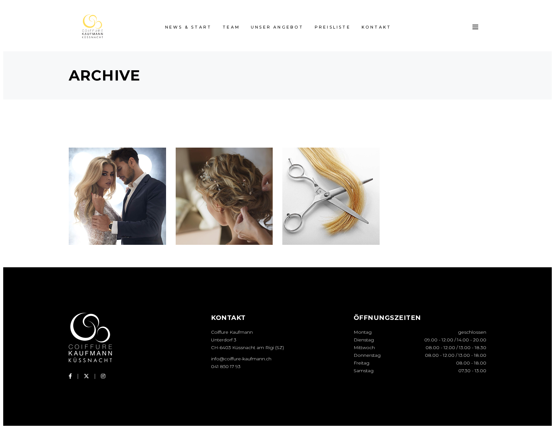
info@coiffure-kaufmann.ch (241, 359)
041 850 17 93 (226, 366)
